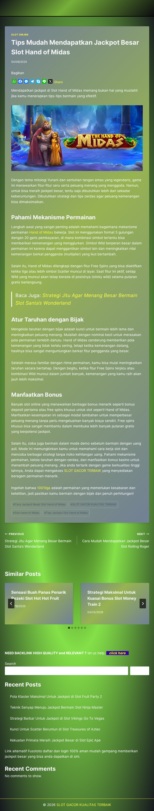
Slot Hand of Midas (26, 512)
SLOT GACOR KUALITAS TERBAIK (93, 504)
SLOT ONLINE (19, 34)
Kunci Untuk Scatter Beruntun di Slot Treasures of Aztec (55, 729)
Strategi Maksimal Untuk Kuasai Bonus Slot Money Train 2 (111, 598)
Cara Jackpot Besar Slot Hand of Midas (39, 504)
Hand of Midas (41, 232)
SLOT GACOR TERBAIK (82, 471)
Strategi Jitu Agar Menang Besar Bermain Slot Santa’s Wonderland (38, 540)
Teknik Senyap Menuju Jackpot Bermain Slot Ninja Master (56, 707)
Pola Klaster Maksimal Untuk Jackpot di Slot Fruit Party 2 (56, 697)
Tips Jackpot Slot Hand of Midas (66, 512)
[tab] (69, 628)
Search (10, 664)
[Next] (143, 603)
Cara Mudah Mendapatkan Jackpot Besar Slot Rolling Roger (115, 540)
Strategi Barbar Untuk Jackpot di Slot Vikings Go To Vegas (57, 718)
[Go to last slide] (11, 603)
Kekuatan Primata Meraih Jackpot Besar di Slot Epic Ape (55, 740)
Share (58, 82)
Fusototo (35, 751)
